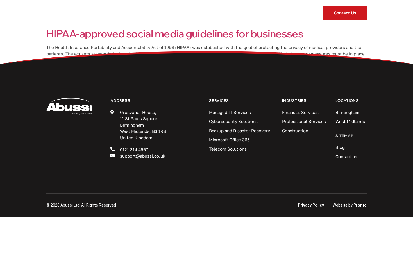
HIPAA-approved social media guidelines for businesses (174, 33)
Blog (228, 12)
